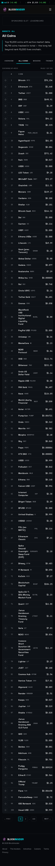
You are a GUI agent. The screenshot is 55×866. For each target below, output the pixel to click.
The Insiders (15, 849)
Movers (37, 61)
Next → (47, 819)
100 (33, 819)
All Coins (23, 61)
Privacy (5, 852)
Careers (37, 849)
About (4, 849)
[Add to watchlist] (5, 80)
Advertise (27, 849)
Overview (9, 61)
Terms (46, 849)
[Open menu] (50, 9)
